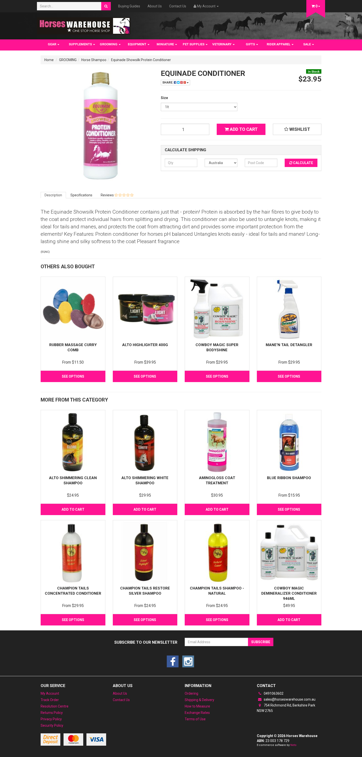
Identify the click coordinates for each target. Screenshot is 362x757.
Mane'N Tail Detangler (289, 345)
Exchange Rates (197, 713)
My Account (50, 693)
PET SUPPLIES (194, 44)
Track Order (50, 700)
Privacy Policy (51, 719)
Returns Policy (52, 713)
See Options (73, 376)
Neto (293, 745)
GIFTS (251, 44)
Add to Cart (243, 129)
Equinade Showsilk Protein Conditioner (141, 60)
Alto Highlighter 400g (145, 345)
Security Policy (52, 725)
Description (53, 195)
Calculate (302, 163)
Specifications (81, 195)
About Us (155, 6)
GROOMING (109, 44)
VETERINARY (222, 44)
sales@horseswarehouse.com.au (289, 699)
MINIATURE (166, 44)
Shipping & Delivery (199, 700)
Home (49, 60)
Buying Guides (129, 6)
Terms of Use (195, 719)
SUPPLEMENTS (81, 44)
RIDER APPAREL (279, 44)
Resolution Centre (54, 706)
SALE (307, 44)
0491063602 (273, 693)
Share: (168, 82)
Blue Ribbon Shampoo (289, 478)
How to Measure (197, 706)
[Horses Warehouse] (83, 24)
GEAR (52, 44)
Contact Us (177, 6)
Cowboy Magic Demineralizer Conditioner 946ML (289, 593)
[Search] (106, 6)
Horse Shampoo (93, 60)
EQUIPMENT (137, 44)
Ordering (191, 693)
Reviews (108, 195)
